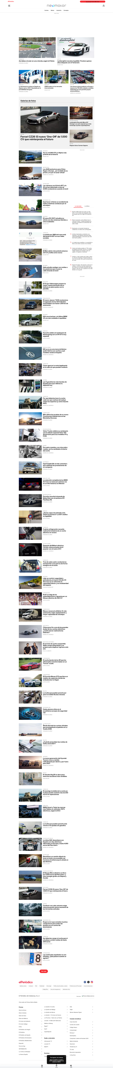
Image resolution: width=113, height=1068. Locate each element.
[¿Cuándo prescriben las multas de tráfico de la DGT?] (30, 746)
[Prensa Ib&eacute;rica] (88, 996)
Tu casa (72, 1049)
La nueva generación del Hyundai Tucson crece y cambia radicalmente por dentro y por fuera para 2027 (55, 760)
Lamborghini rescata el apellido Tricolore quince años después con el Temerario (74, 62)
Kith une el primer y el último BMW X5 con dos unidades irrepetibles (55, 317)
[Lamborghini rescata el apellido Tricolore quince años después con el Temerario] (75, 47)
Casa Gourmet (73, 1021)
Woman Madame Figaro (76, 1012)
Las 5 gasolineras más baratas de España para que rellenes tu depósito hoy (55, 383)
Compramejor (73, 1030)
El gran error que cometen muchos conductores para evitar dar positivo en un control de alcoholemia (55, 924)
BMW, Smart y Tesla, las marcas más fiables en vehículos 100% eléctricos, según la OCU (54, 809)
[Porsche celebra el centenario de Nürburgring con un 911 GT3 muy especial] (30, 337)
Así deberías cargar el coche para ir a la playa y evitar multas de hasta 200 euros (55, 940)
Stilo (71, 1006)
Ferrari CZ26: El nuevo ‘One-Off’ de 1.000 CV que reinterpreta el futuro (44, 138)
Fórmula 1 (72, 1033)
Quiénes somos (23, 986)
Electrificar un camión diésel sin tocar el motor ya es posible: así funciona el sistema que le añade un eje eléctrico (55, 859)
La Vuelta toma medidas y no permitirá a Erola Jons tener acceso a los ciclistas (82, 243)
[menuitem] (42, 1066)
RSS (36, 986)
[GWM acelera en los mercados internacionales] (56, 76)
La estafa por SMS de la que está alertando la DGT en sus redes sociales (54, 236)
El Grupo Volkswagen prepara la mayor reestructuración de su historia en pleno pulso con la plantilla (54, 286)
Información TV (48, 1041)
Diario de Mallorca (23, 1018)
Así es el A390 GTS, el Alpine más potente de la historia (55, 153)
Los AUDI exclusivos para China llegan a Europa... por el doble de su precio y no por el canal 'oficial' (55, 170)
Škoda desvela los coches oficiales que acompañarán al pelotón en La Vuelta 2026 (55, 727)
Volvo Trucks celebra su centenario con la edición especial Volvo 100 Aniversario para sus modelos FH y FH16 (55, 433)
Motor (59, 59)
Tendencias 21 (73, 1046)
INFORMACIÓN (23, 1048)
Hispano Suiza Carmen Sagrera (79, 145)
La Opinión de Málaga (49, 1009)
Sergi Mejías (46, 778)
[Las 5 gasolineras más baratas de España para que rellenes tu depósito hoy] (30, 386)
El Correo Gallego (23, 1024)
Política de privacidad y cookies (60, 986)
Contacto (31, 986)
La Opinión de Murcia (49, 1012)
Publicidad (42, 986)
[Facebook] (85, 982)
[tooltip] (56, 1059)
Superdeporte (47, 1031)
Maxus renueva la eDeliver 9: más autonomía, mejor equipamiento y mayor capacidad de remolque (55, 612)
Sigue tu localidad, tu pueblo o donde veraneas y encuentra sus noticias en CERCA (56, 1060)
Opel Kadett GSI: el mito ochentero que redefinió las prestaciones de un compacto (55, 465)
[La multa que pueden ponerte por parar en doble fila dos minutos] (30, 697)
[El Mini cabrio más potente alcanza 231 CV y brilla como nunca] (30, 255)
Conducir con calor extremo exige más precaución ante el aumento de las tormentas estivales (55, 907)
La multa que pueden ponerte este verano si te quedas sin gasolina (55, 824)
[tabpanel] (82, 241)
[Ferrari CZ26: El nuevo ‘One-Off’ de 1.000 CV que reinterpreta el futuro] (44, 120)
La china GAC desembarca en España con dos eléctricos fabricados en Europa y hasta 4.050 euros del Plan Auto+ (55, 842)
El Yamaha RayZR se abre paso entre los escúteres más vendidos (55, 775)
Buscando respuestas (75, 1052)
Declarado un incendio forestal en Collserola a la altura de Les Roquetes (81, 229)
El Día (20, 1026)
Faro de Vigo (22, 1046)
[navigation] (56, 1066)
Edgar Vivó (60, 64)
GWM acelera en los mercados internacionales (53, 87)
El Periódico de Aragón (24, 1029)
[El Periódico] (26, 982)
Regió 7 (46, 1026)
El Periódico (22, 1032)
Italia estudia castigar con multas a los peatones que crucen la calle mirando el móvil (55, 269)
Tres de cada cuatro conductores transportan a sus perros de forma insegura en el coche (55, 563)
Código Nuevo (73, 1027)
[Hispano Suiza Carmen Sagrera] (81, 136)
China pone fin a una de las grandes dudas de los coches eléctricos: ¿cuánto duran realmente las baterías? (55, 629)
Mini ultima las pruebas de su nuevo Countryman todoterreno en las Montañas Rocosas (55, 416)
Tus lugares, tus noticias (56, 1057)
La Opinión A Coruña (49, 1006)
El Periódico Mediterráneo (25, 1040)
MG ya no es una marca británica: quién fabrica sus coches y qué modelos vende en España (54, 350)
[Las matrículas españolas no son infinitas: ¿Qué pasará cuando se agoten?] (30, 958)
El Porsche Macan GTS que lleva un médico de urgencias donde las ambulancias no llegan (55, 678)
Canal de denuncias (88, 986)
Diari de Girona (22, 1010)
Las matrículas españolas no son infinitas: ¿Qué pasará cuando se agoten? (54, 956)
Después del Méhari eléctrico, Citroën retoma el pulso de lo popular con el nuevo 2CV (53, 547)
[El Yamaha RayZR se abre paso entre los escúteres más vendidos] (30, 778)
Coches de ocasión (74, 1024)
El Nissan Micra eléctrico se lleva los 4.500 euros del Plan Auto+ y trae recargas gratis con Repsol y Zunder (54, 875)
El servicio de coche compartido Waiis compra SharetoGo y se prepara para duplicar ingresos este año (55, 646)
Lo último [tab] (87, 206)
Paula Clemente (47, 650)
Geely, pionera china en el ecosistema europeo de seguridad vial (55, 711)
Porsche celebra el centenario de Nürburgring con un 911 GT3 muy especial (54, 334)
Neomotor (72, 1044)
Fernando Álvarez (23, 63)
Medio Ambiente (74, 1041)
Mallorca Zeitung (48, 1023)
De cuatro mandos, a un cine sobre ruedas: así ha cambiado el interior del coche (55, 449)
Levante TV (47, 1044)
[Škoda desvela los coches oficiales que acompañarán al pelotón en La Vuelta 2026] (30, 729)
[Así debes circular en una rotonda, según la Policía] (37, 47)
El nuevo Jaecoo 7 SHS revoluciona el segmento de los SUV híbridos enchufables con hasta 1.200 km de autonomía (55, 302)
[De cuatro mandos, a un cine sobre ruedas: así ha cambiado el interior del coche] (30, 451)
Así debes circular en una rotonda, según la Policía (36, 61)
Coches (47, 10)
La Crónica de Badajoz (24, 1051)
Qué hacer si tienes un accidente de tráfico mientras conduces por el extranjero (55, 203)
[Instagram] (92, 982)
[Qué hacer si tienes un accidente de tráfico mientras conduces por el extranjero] (30, 206)
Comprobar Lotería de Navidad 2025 (79, 1038)
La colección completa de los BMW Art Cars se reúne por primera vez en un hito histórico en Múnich (55, 481)
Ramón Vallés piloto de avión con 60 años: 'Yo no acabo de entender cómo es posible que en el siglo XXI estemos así (81, 213)
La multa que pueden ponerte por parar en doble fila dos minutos (54, 693)
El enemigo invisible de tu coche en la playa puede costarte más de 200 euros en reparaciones (55, 792)
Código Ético (45, 989)
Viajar (71, 1009)
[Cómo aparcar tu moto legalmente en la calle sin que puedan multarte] (30, 369)
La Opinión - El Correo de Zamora (52, 1015)
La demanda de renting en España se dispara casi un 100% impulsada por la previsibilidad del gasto (30, 88)
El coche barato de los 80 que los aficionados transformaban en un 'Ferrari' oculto (55, 661)
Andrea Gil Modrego (75, 93)
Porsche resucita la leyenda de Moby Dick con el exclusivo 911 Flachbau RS (54, 498)
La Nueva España (23, 1054)
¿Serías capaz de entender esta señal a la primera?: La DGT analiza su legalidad (55, 514)
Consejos (66, 10)
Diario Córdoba (22, 1013)
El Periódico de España (24, 1035)
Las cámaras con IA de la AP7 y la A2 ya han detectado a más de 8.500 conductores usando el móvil (55, 187)
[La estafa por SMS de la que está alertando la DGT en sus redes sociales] (30, 238)
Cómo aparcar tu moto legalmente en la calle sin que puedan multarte (55, 366)
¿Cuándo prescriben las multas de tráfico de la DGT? (55, 743)
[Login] (103, 5)
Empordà (21, 1043)
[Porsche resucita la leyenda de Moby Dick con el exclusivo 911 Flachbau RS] (30, 500)
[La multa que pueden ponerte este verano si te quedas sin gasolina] (30, 828)
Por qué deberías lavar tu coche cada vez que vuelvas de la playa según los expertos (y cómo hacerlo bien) (55, 400)
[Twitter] (88, 982)
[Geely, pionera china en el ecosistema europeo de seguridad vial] (30, 713)
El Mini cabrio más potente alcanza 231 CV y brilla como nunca (55, 252)
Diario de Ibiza (22, 1015)
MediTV (46, 1046)
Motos (52, 10)
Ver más (43, 971)
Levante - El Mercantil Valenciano (52, 1020)
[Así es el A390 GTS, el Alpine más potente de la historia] (30, 156)
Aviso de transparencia (55, 989)
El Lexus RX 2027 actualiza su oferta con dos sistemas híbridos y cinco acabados (55, 220)
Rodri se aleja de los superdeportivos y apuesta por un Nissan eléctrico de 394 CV (55, 596)
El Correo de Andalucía (24, 1021)
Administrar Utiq (66, 989)
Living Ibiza (73, 1055)
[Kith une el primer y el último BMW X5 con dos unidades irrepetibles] (30, 320)
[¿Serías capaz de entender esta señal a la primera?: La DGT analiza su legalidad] (30, 517)
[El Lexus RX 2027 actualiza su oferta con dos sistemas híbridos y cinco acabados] (30, 222)
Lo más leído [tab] (78, 206)
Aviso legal (49, 986)
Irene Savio (46, 272)
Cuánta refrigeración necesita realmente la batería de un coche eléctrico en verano (54, 530)
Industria (58, 10)
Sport (45, 1029)
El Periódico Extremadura (25, 1037)
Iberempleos (73, 1035)
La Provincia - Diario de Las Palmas (53, 1017)
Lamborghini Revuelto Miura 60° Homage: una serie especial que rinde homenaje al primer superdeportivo (80, 124)
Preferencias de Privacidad (75, 986)
